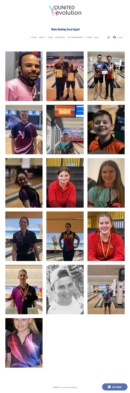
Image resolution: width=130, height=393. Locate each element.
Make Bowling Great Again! (65, 29)
